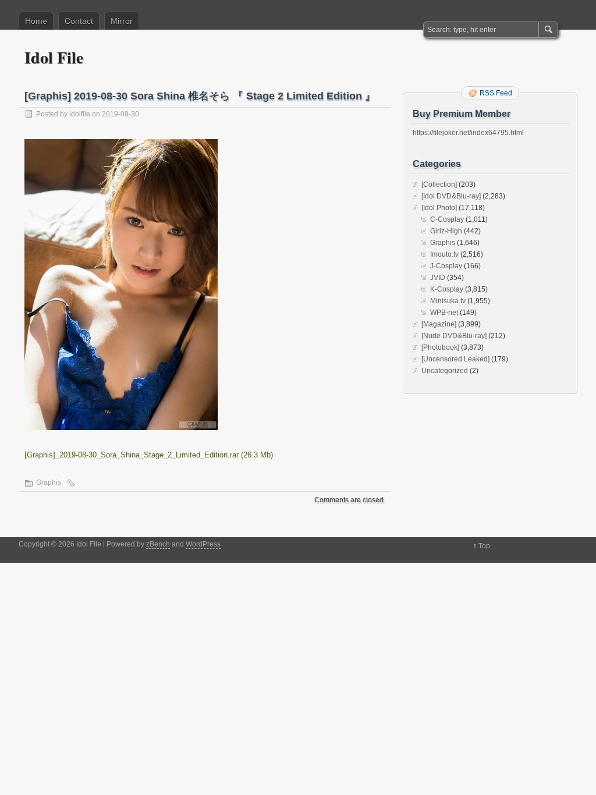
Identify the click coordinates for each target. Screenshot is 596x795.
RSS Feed (496, 93)
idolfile (79, 114)
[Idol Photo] (439, 208)
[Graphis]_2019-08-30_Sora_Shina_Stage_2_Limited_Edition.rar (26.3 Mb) (148, 454)
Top (484, 546)
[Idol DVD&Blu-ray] (451, 196)
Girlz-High (446, 231)
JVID (437, 278)
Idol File (53, 57)
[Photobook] (440, 347)
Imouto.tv (444, 254)
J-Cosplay (446, 266)
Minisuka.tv (448, 301)
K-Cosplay (446, 289)
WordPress (203, 544)
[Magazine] (438, 324)
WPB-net (444, 312)
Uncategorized (444, 371)
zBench (158, 544)
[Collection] (439, 184)
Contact (79, 21)
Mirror (122, 21)
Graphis (48, 482)
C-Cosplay (447, 219)
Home (36, 21)
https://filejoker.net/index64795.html (468, 133)
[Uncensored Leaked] (455, 359)
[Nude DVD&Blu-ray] (454, 336)
